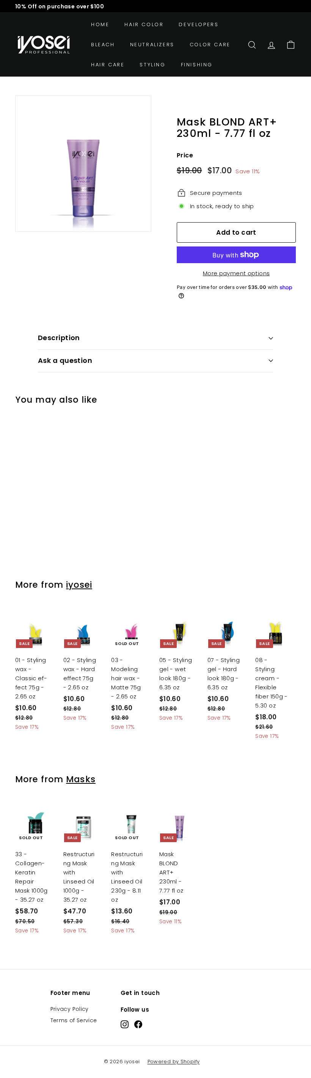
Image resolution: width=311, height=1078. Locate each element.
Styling (152, 64)
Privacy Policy (69, 1009)
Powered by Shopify (174, 1061)
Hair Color (143, 24)
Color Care (210, 44)
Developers (198, 24)
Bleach (103, 44)
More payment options (236, 273)
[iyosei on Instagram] (125, 1024)
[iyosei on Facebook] (138, 1024)
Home (100, 24)
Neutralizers (152, 44)
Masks (81, 779)
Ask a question (65, 360)
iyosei (79, 585)
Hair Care (107, 64)
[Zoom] (83, 163)
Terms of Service (73, 1020)
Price (185, 155)
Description (59, 337)
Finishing (197, 64)
